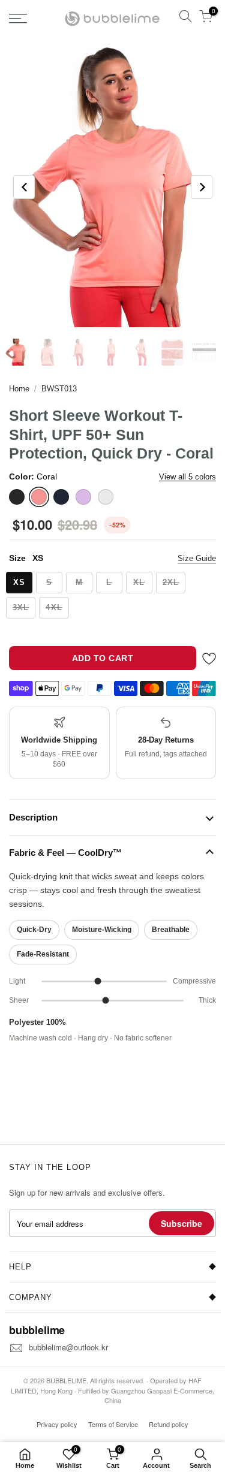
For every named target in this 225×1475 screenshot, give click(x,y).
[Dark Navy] (61, 497)
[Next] (201, 187)
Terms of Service (113, 1424)
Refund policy (168, 1424)
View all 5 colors (187, 476)
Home (19, 388)
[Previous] (24, 187)
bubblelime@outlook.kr (68, 1347)
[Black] (17, 497)
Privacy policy (57, 1424)
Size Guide (197, 558)
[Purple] (83, 497)
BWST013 (59, 388)
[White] (105, 497)
